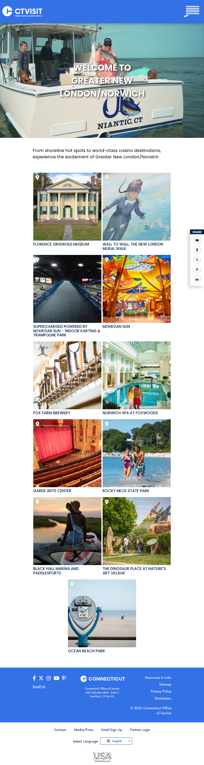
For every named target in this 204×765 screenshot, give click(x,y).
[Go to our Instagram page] (48, 678)
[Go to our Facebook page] (34, 678)
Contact (60, 729)
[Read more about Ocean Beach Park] (102, 613)
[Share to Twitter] (197, 259)
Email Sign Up (111, 729)
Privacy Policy (161, 691)
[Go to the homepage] (22, 11)
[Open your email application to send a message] (197, 240)
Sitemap (165, 684)
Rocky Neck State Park (126, 491)
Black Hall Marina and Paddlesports (56, 571)
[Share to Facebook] (197, 250)
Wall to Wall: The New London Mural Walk (133, 246)
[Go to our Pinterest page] (64, 678)
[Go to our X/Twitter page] (41, 678)
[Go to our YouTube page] (56, 678)
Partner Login (140, 729)
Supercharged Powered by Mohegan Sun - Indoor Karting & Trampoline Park (67, 331)
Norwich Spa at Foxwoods (130, 413)
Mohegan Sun (116, 326)
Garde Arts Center (52, 491)
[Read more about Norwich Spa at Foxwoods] (137, 375)
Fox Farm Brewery (51, 413)
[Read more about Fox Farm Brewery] (67, 375)
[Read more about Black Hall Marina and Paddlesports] (67, 531)
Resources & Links (158, 677)
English (117, 741)
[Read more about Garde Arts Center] (67, 453)
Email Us (39, 686)
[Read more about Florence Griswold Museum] (67, 207)
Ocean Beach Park (86, 651)
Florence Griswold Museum (61, 244)
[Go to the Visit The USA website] (102, 756)
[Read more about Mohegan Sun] (137, 289)
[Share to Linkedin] (197, 279)
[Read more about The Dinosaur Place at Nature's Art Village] (137, 531)
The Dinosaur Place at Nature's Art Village (134, 571)
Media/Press (83, 729)
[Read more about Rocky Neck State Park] (137, 453)
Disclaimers (163, 698)
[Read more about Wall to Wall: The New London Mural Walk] (137, 207)
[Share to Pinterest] (197, 269)
